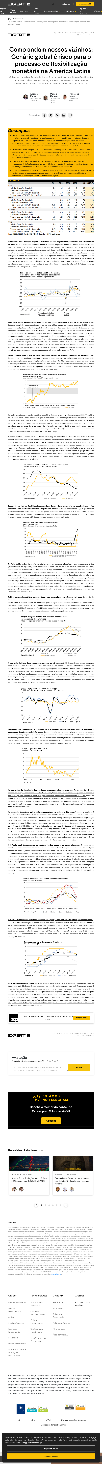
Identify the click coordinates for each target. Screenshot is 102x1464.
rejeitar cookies (51, 1448)
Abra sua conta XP (85, 4)
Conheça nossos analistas (82, 1303)
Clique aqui (81, 1018)
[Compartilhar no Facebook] (44, 115)
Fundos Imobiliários (17, 1302)
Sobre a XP (58, 1302)
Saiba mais (34, 1443)
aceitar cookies (51, 1456)
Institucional (58, 1308)
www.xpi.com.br (56, 1274)
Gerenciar (21, 1443)
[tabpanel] (29, 1175)
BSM (33, 1420)
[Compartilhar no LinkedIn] (63, 115)
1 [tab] (41, 1205)
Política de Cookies (61, 1323)
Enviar (79, 1067)
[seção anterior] (36, 1205)
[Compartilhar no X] (50, 115)
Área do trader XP (61, 1334)
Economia (19, 18)
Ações (11, 1317)
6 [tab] (60, 1205)
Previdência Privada (17, 1343)
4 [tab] (53, 1205)
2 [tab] (45, 1205)
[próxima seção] (66, 1205)
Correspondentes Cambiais (73, 1420)
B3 (19, 1420)
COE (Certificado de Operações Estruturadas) (17, 1352)
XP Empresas (59, 1329)
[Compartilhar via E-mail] (70, 115)
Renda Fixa (13, 1337)
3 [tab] (49, 1205)
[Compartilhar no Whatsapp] (57, 115)
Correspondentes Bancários (53, 1425)
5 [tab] (56, 1205)
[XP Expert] (19, 4)
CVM (48, 1420)
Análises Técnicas (16, 1323)
